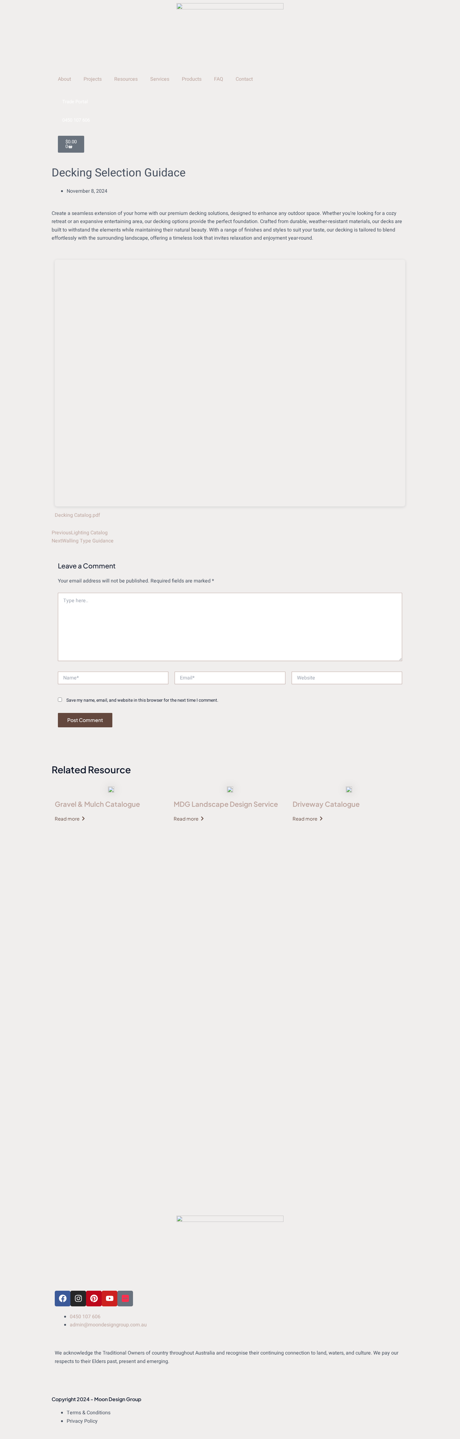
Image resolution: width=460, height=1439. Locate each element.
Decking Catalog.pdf (77, 515)
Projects (93, 79)
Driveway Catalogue (326, 804)
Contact (244, 79)
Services (159, 79)
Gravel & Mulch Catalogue (97, 804)
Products (192, 79)
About (64, 79)
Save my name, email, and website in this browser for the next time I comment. (142, 700)
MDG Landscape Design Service (226, 804)
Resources (126, 79)
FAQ (218, 79)
